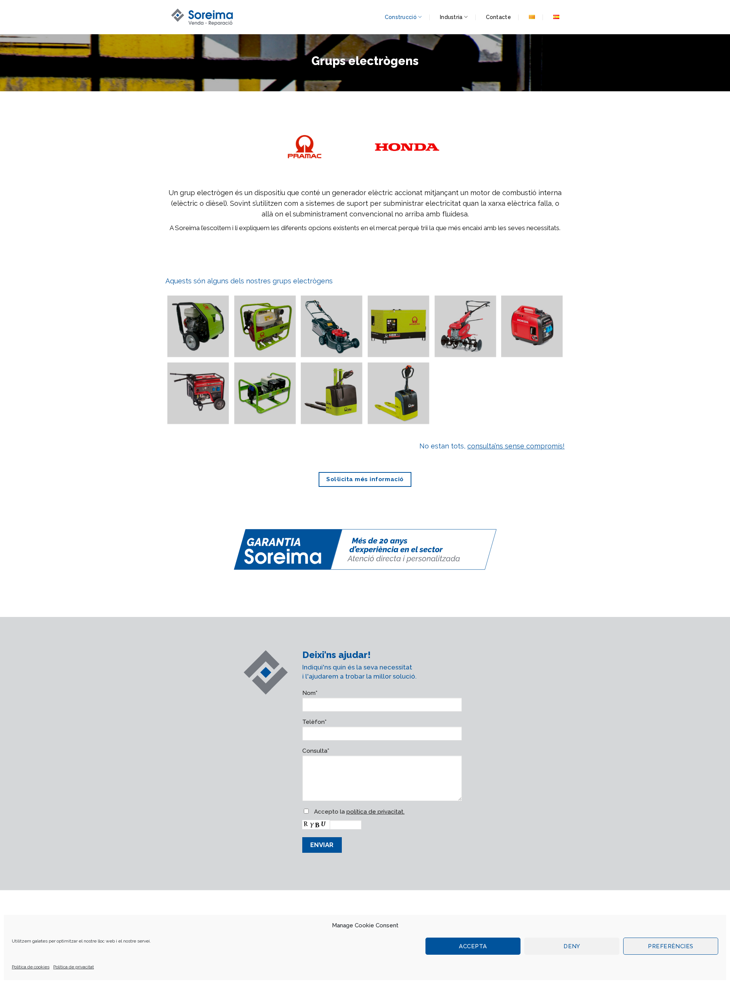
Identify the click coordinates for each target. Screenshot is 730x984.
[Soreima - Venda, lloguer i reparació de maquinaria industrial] (203, 16)
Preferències (670, 946)
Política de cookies (30, 967)
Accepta (473, 946)
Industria (451, 17)
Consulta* (315, 750)
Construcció (401, 17)
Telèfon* (314, 722)
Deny (571, 946)
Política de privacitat (73, 967)
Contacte (498, 17)
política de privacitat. (375, 811)
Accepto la (359, 811)
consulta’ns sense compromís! (516, 446)
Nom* (309, 693)
